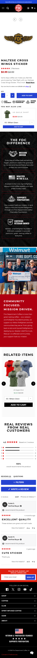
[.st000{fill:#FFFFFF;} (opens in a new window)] (13, 590)
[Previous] (15, 19)
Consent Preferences (9, 655)
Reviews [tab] (6, 476)
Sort (17, 497)
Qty (2, 91)
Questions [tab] (18, 476)
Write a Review (20, 490)
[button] (18, 68)
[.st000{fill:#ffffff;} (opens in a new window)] (7, 590)
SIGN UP (30, 577)
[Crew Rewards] (28, 8)
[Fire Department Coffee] (18, 8)
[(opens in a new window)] (30, 590)
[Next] (21, 19)
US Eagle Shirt (21, 112)
